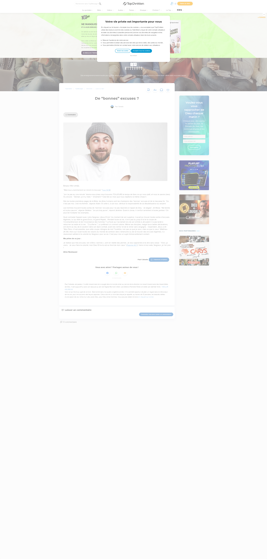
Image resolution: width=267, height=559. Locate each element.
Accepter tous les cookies (141, 50)
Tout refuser (133, 55)
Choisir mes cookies (122, 50)
